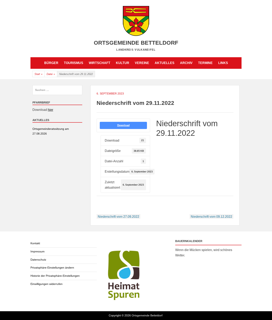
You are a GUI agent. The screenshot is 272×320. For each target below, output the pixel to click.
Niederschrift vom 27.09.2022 (118, 216)
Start (38, 74)
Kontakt (35, 243)
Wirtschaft (99, 63)
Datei (51, 74)
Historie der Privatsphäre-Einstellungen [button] (55, 275)
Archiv (186, 63)
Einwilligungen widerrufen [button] (46, 284)
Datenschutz (38, 259)
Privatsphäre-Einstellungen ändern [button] (52, 267)
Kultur (122, 63)
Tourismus (73, 63)
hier (50, 109)
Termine (205, 63)
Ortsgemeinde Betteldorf (136, 43)
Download (123, 125)
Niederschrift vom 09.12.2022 (211, 216)
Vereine (142, 63)
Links (223, 63)
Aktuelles (164, 63)
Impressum (37, 251)
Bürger (51, 63)
